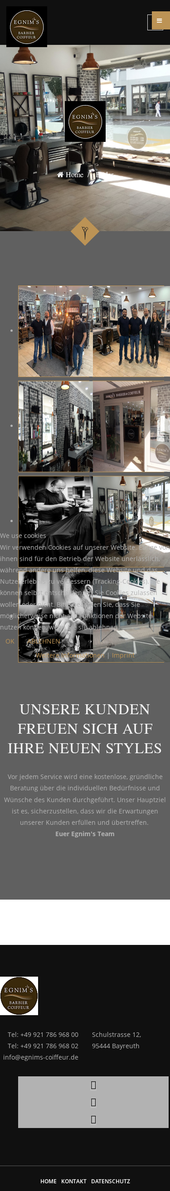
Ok (10, 641)
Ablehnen (43, 641)
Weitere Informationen (70, 655)
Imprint (123, 655)
